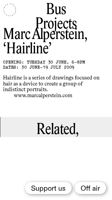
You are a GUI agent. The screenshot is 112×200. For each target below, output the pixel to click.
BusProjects (55, 17)
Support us (48, 188)
